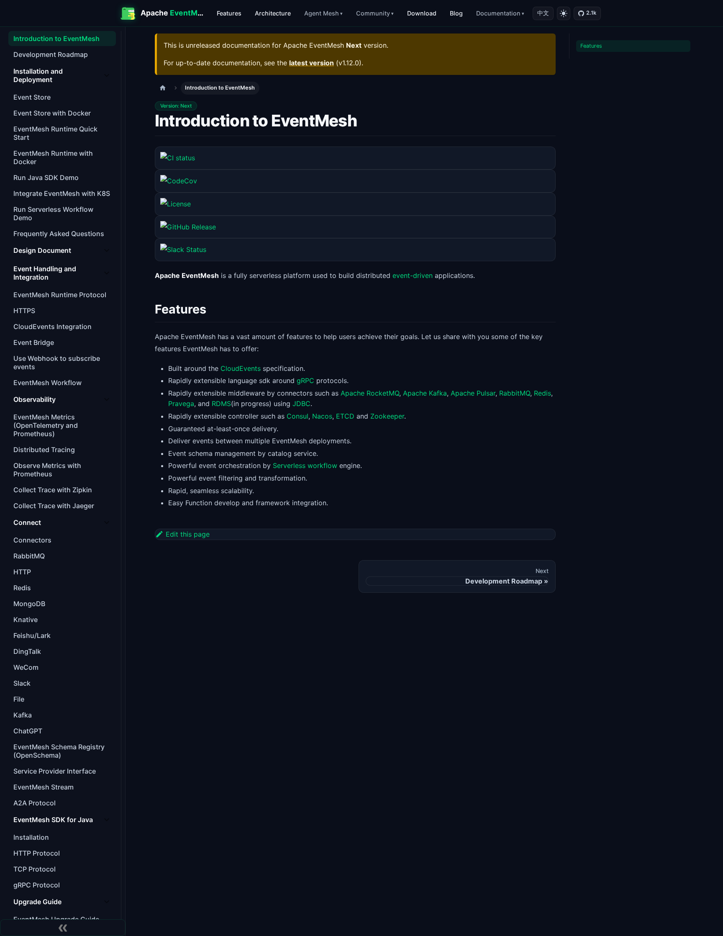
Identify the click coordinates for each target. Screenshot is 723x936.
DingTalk (27, 651)
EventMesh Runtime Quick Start (55, 133)
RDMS (221, 403)
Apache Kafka (425, 393)
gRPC (305, 380)
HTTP (22, 572)
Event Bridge (33, 342)
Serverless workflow (305, 465)
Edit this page (188, 534)
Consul (297, 416)
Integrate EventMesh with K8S (61, 193)
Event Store (32, 97)
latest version (311, 63)
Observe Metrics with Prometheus (47, 469)
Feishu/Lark (32, 635)
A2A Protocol (34, 803)
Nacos (322, 416)
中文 (543, 13)
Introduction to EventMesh (56, 38)
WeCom (25, 667)
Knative (25, 619)
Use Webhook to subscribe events (56, 362)
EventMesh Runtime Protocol (59, 295)
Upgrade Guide (37, 901)
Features (229, 13)
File (18, 699)
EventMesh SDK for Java (53, 819)
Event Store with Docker (52, 113)
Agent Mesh (321, 13)
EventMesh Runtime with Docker (53, 157)
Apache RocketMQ (370, 393)
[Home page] (163, 88)
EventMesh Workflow (47, 382)
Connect (27, 522)
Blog (456, 13)
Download (421, 13)
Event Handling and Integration (44, 273)
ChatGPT (27, 731)
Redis (22, 588)
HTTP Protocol (36, 853)
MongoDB (29, 603)
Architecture (273, 13)
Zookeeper (387, 416)
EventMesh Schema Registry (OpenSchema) (59, 751)
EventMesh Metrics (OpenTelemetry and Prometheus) (45, 425)
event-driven (412, 275)
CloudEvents (240, 368)
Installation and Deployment (38, 75)
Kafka (22, 715)
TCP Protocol (34, 869)
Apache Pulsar (473, 393)
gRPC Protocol (36, 885)
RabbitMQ (29, 556)
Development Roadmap (50, 54)
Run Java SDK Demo (46, 177)
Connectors (32, 540)
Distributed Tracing (44, 449)
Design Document (42, 250)
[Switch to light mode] (563, 13)
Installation (31, 837)
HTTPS (24, 310)
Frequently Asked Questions (58, 233)
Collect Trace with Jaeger (53, 505)
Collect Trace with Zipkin (52, 490)
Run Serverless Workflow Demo (53, 213)
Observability (34, 399)
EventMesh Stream (43, 787)
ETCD (345, 416)
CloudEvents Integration (52, 326)
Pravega (181, 403)
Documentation (498, 13)
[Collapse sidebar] (63, 927)
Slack (22, 683)
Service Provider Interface (54, 771)
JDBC (301, 403)
